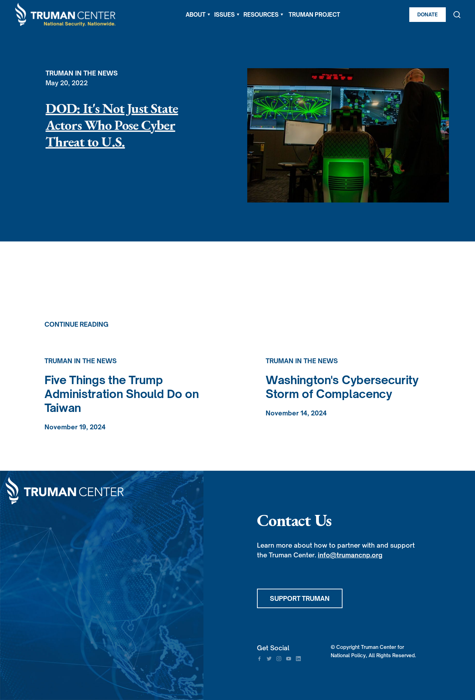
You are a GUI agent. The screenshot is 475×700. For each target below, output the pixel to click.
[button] (198, 14)
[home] (66, 15)
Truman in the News (82, 73)
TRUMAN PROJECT (314, 14)
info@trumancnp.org (350, 555)
